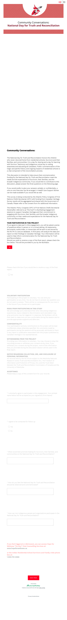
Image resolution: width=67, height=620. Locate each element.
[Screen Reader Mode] (62, 2)
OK (9, 247)
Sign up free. (42, 587)
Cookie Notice (36, 596)
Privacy (29, 596)
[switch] (65, 2)
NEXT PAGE (33, 578)
